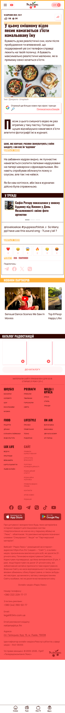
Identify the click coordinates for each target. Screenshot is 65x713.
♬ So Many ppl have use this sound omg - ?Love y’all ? (31, 229)
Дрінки (7, 429)
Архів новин (29, 495)
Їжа (15, 258)
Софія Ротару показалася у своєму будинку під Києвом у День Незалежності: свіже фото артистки (37, 208)
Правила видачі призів (30, 485)
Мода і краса (48, 390)
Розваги (8, 258)
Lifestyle (30, 420)
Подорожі (28, 438)
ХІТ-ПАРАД (48, 438)
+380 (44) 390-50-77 (15, 605)
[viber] (29, 269)
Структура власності (28, 459)
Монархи (7, 394)
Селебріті (8, 398)
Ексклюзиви (9, 407)
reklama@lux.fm (13, 625)
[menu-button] (5, 5)
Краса (46, 397)
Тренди (47, 406)
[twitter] (22, 269)
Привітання (29, 429)
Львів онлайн (9, 469)
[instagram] (20, 507)
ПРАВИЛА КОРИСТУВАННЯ (30, 452)
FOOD (7, 420)
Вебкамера (8, 460)
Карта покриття (10, 465)
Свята (26, 407)
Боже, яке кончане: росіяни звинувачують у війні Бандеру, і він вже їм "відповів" (29, 145)
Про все (27, 425)
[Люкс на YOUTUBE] (11, 5)
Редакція (27, 499)
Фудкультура (9, 438)
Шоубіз (9, 389)
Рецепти (7, 425)
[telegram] (6, 269)
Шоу (5, 403)
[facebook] (14, 269)
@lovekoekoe (12, 227)
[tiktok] (45, 507)
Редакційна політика (29, 478)
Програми (8, 456)
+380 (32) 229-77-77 (15, 594)
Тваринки (23, 258)
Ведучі (6, 451)
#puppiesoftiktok (32, 227)
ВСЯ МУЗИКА (49, 425)
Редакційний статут (29, 472)
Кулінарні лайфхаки (12, 434)
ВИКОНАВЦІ (48, 429)
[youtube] (53, 507)
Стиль (46, 401)
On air (48, 420)
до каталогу (32, 369)
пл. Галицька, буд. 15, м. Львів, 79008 (25, 635)
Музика (7, 411)
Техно (26, 434)
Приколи (27, 394)
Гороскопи (28, 403)
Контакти (28, 490)
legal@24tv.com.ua (14, 615)
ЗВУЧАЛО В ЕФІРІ (50, 434)
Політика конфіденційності (31, 465)
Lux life (9, 446)
